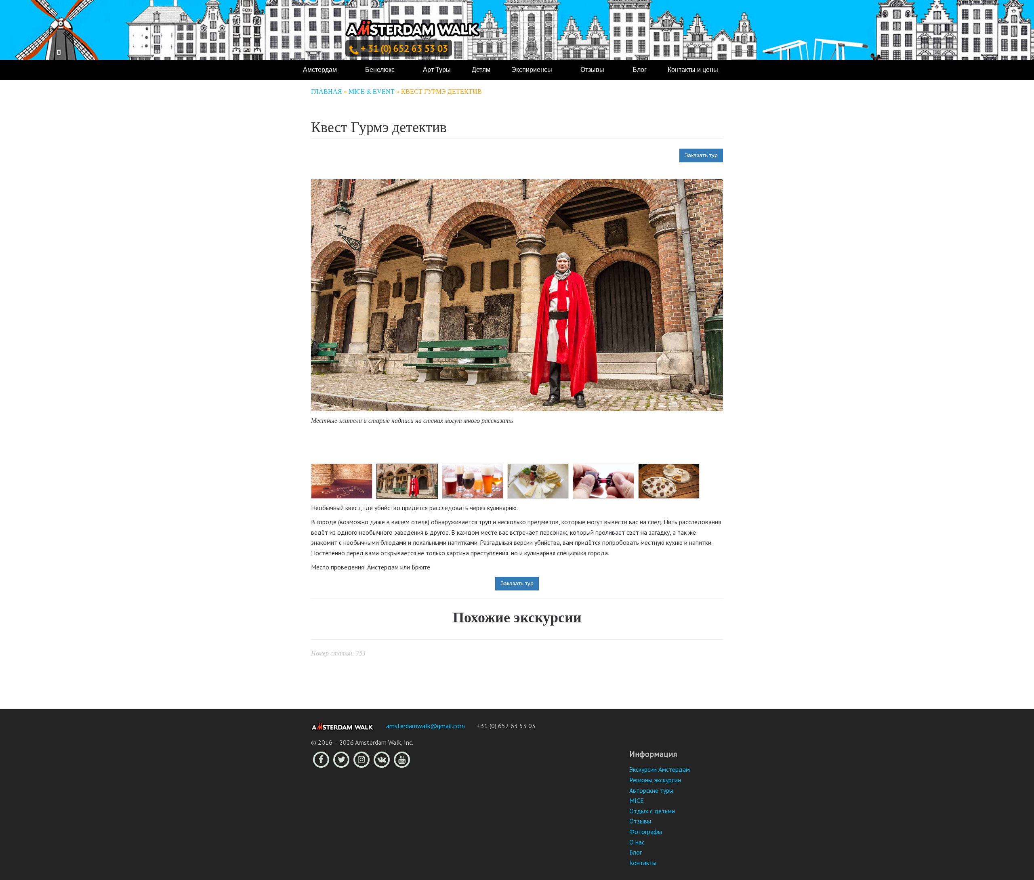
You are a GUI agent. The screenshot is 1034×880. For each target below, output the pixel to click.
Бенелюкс (380, 69)
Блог (640, 69)
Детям (481, 69)
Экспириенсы (531, 69)
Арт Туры (437, 69)
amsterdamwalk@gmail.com (425, 726)
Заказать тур (701, 155)
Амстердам (320, 69)
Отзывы (592, 69)
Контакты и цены (693, 69)
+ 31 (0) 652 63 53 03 (404, 48)
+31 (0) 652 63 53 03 (506, 726)
